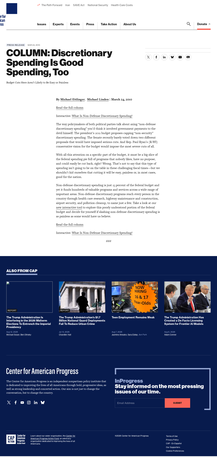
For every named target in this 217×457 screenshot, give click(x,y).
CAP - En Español (174, 443)
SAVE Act (79, 5)
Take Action (109, 24)
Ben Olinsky (25, 334)
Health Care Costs (121, 5)
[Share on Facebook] (156, 57)
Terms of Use (172, 436)
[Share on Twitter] (148, 57)
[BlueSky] (42, 403)
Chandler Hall (65, 334)
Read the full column (69, 107)
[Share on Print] (188, 57)
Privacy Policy (172, 440)
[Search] (189, 26)
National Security (98, 5)
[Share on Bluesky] (172, 57)
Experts (58, 24)
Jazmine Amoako (119, 334)
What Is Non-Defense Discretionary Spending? (102, 116)
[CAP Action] (16, 439)
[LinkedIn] (35, 403)
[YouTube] (22, 403)
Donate (202, 24)
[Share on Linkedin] (164, 57)
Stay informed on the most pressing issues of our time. (159, 386)
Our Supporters (173, 447)
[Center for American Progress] (12, 15)
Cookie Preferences (175, 451)
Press (90, 24)
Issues (41, 24)
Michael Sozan (13, 334)
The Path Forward (51, 5)
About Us (129, 24)
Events (75, 24)
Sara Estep (133, 334)
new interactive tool (69, 207)
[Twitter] (8, 403)
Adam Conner (170, 334)
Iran (67, 5)
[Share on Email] (180, 57)
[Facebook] (15, 403)
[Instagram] (28, 403)
